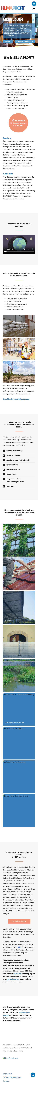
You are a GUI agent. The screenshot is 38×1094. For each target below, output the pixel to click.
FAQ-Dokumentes (13, 979)
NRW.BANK (17, 974)
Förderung (18, 120)
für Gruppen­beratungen (18, 123)
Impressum (7, 1074)
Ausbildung (8, 173)
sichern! (18, 125)
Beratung (7, 138)
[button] (19, 450)
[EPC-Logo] (10, 1058)
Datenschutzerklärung (12, 1077)
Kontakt (6, 1081)
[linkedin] (34, 3)
